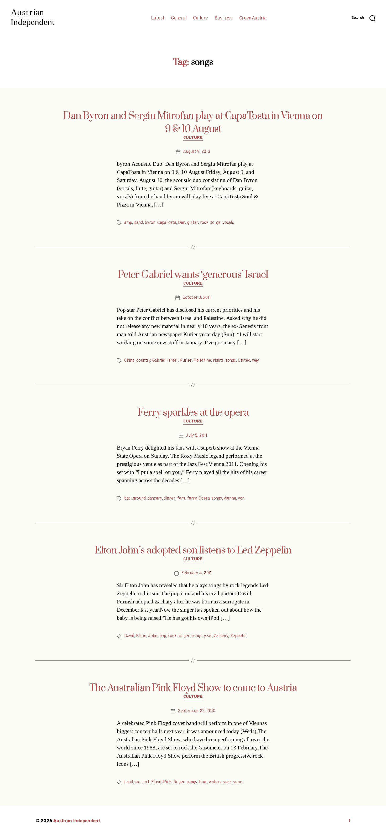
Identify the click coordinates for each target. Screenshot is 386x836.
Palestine (202, 360)
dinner (169, 498)
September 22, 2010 (196, 711)
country (143, 360)
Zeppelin (238, 636)
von (241, 498)
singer (184, 636)
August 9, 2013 (196, 151)
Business (224, 18)
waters (215, 782)
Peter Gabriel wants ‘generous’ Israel (193, 275)
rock (204, 222)
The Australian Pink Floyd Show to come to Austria (193, 688)
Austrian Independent (76, 821)
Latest (157, 18)
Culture (200, 18)
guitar (192, 222)
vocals (228, 222)
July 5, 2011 (196, 435)
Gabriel (158, 360)
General (179, 18)
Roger (179, 782)
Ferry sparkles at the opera (193, 412)
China (129, 360)
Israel (172, 360)
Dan (181, 222)
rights (218, 360)
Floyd (156, 782)
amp (128, 222)
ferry (192, 498)
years (238, 782)
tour (203, 782)
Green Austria (253, 18)
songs (215, 222)
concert (142, 782)
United (244, 360)
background (134, 498)
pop (162, 636)
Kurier (185, 360)
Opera (204, 498)
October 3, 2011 (196, 297)
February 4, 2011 (196, 573)
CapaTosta (166, 222)
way (255, 360)
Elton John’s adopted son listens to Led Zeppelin (193, 550)
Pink (167, 782)
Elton (141, 636)
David (129, 636)
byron (150, 222)
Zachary (221, 636)
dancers (155, 498)
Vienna (229, 498)
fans (181, 498)
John (152, 636)
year (208, 636)
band (138, 222)
